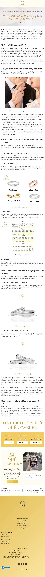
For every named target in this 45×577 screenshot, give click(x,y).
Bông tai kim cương (23, 521)
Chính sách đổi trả (5, 543)
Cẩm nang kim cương (22, 13)
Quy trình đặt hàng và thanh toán (8, 538)
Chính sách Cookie (5, 536)
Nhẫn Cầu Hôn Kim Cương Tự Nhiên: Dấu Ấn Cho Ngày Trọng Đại (35, 490)
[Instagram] (21, 564)
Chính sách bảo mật (5, 534)
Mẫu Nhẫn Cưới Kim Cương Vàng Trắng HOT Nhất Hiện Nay (11, 490)
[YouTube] (26, 564)
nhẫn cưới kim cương (10, 30)
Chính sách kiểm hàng (5, 545)
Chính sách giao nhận (5, 539)
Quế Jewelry (18, 22)
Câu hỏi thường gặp (22, 528)
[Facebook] (19, 564)
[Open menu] (44, 4)
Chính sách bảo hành (5, 541)
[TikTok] (23, 564)
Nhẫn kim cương (22, 520)
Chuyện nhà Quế (22, 527)
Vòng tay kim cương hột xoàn (22, 525)
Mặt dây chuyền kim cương (22, 523)
